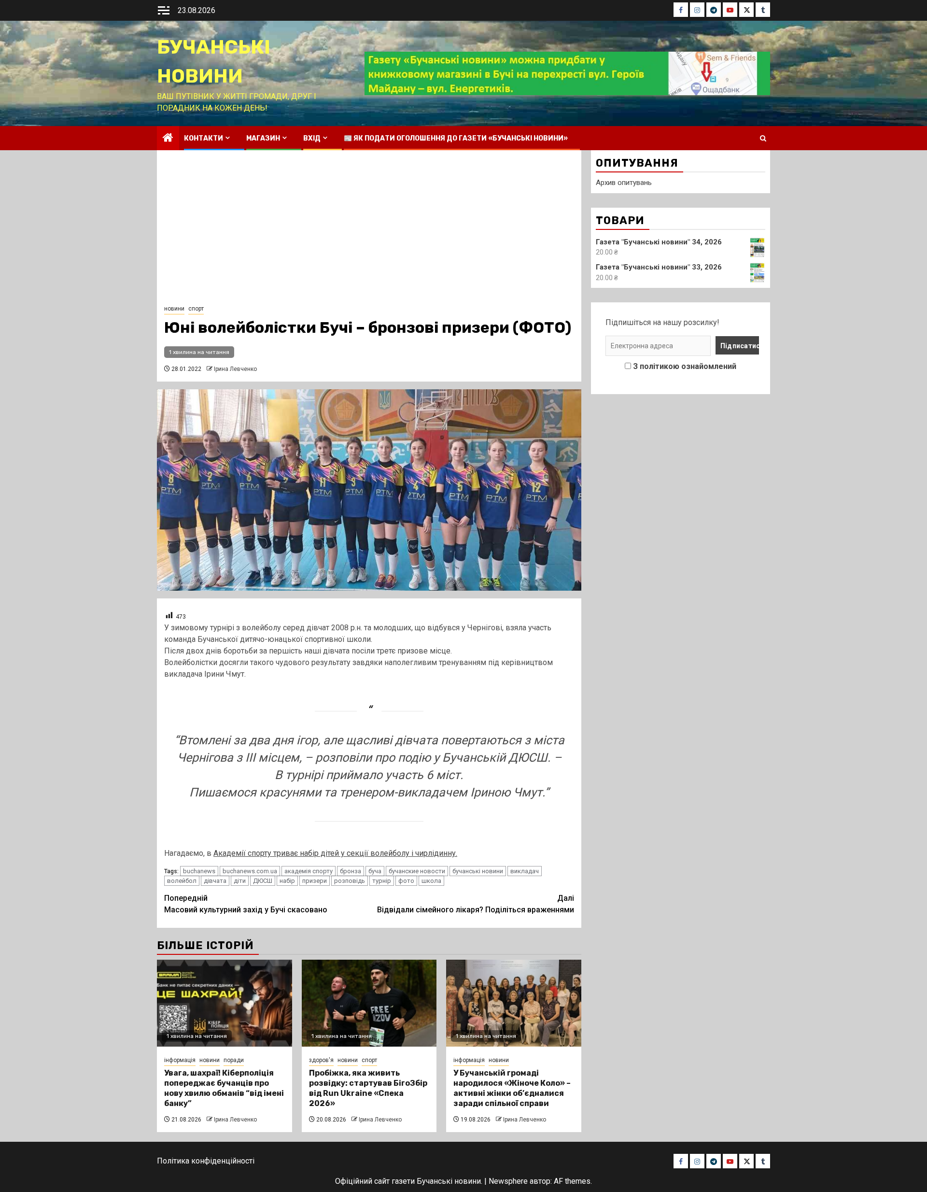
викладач (524, 871)
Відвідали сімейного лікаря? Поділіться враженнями (475, 904)
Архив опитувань (624, 182)
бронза (350, 871)
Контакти (203, 138)
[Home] (168, 138)
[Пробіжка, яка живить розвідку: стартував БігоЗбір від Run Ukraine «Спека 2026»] (369, 1003)
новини (174, 308)
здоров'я (321, 1060)
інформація (180, 1060)
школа (431, 880)
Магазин (263, 138)
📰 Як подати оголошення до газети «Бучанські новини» (456, 138)
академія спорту (308, 871)
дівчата (215, 880)
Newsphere (508, 1181)
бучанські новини (477, 871)
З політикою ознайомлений (684, 366)
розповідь (349, 880)
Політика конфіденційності (205, 1160)
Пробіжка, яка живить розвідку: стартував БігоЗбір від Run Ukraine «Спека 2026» (368, 1087)
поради (234, 1060)
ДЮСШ (262, 880)
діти (240, 880)
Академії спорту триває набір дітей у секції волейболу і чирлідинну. (335, 853)
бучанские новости (417, 871)
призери (314, 880)
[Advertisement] (369, 230)
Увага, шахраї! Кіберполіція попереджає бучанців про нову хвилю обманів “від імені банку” (224, 1087)
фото (406, 880)
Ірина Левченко (235, 369)
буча (374, 871)
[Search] (763, 138)
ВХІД (312, 138)
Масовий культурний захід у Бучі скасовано (245, 904)
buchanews (199, 871)
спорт (196, 308)
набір (287, 880)
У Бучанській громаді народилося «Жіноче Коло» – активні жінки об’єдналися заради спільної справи (512, 1087)
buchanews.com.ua (250, 871)
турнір (381, 880)
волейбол (182, 880)
